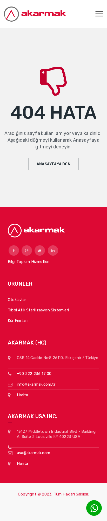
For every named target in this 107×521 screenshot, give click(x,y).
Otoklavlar (17, 299)
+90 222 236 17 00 (34, 373)
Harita (22, 395)
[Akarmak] (35, 14)
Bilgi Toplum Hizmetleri (29, 261)
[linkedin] (53, 250)
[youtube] (40, 250)
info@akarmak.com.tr (36, 384)
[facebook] (14, 250)
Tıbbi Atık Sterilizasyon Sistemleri (38, 310)
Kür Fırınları (18, 320)
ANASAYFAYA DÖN (53, 164)
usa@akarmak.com (33, 452)
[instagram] (27, 250)
